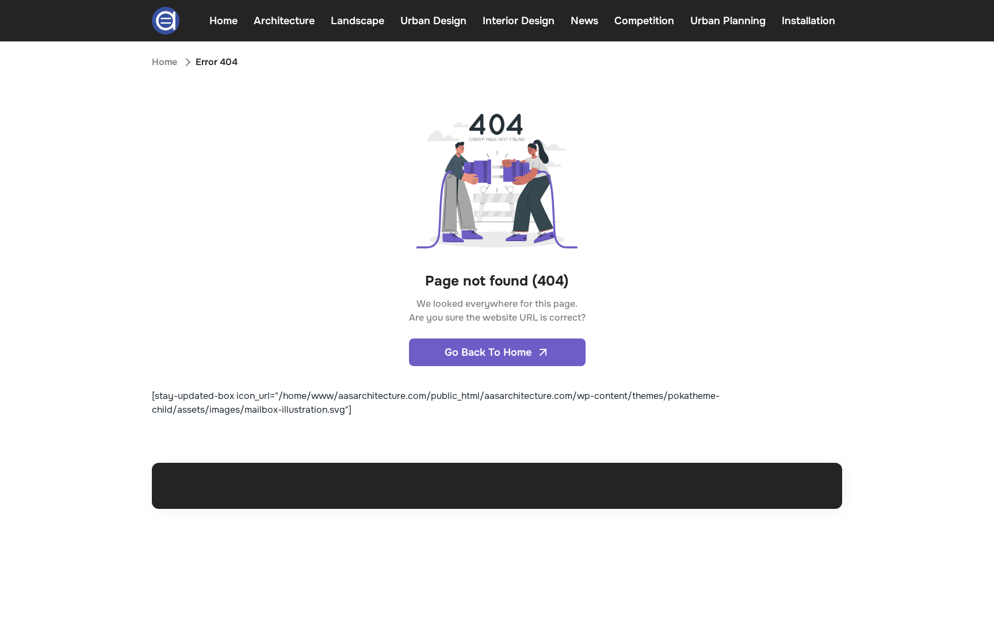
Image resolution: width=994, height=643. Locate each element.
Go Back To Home (488, 352)
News (584, 20)
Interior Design (519, 20)
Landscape (357, 20)
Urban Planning (728, 20)
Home (223, 20)
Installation (808, 20)
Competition (644, 20)
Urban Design (433, 20)
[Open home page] (165, 21)
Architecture (284, 20)
